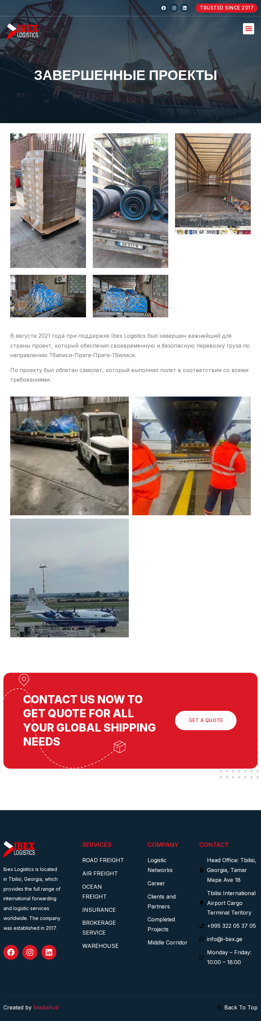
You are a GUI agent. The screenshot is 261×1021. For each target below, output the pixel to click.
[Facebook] (163, 7)
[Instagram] (174, 7)
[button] (248, 28)
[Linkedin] (184, 7)
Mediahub (46, 1007)
